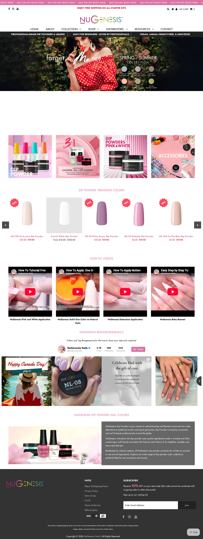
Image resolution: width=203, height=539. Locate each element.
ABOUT (50, 29)
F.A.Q (87, 500)
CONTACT (167, 29)
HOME (34, 29)
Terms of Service (92, 505)
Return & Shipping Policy (96, 486)
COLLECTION (69, 29)
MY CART (187, 9)
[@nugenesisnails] (62, 349)
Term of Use (90, 495)
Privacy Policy (91, 491)
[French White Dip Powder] (64, 215)
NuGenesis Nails (92, 536)
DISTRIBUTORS (115, 29)
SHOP (92, 29)
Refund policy (91, 510)
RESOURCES (142, 29)
